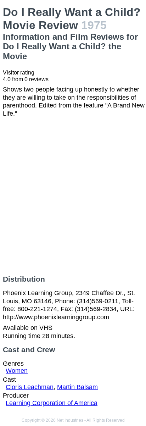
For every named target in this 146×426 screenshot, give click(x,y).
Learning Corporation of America (51, 402)
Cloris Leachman (30, 387)
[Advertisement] (73, 196)
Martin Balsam (77, 387)
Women (17, 370)
